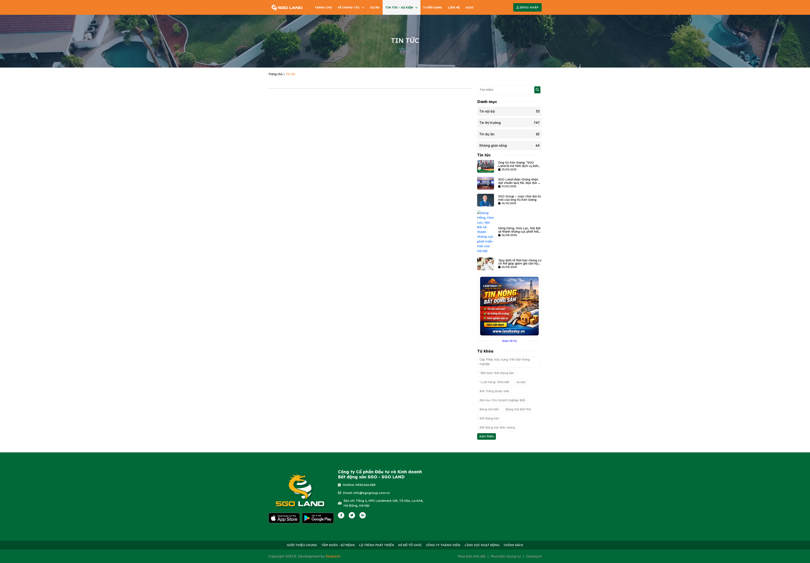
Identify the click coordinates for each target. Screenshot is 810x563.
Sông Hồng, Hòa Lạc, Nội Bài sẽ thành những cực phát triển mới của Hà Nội (519, 231)
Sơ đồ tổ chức (410, 545)
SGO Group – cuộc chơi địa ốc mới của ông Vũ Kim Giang (519, 197)
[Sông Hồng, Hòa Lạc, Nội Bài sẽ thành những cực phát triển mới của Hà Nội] (485, 232)
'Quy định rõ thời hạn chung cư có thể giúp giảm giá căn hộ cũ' (519, 263)
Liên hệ (454, 7)
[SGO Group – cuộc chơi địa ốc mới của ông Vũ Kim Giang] (485, 200)
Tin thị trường (509, 123)
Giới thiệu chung (302, 545)
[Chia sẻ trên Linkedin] (363, 515)
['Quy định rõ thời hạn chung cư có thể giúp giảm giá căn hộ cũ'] (485, 264)
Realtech (332, 556)
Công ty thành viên (443, 545)
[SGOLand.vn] (286, 7)
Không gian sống (509, 145)
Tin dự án (509, 134)
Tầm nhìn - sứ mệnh (338, 545)
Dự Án (374, 7)
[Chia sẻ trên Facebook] (341, 515)
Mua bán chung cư (506, 556)
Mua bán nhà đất (472, 556)
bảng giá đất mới (518, 409)
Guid (470, 7)
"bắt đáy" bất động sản (496, 373)
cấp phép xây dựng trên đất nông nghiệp (504, 362)
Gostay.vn (534, 556)
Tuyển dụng (432, 7)
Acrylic (521, 382)
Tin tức (290, 74)
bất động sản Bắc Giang (497, 427)
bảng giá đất (489, 409)
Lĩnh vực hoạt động (482, 545)
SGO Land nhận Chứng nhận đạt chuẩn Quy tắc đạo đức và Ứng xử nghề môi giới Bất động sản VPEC (520, 184)
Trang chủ (275, 74)
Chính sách (513, 545)
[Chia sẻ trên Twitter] (352, 515)
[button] (527, 7)
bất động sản (489, 418)
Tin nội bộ (509, 111)
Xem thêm (486, 436)
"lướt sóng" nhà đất (494, 382)
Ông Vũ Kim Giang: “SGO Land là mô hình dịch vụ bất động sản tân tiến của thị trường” (518, 167)
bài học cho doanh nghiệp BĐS (502, 400)
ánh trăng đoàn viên (494, 391)
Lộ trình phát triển (376, 545)
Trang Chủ (323, 7)
